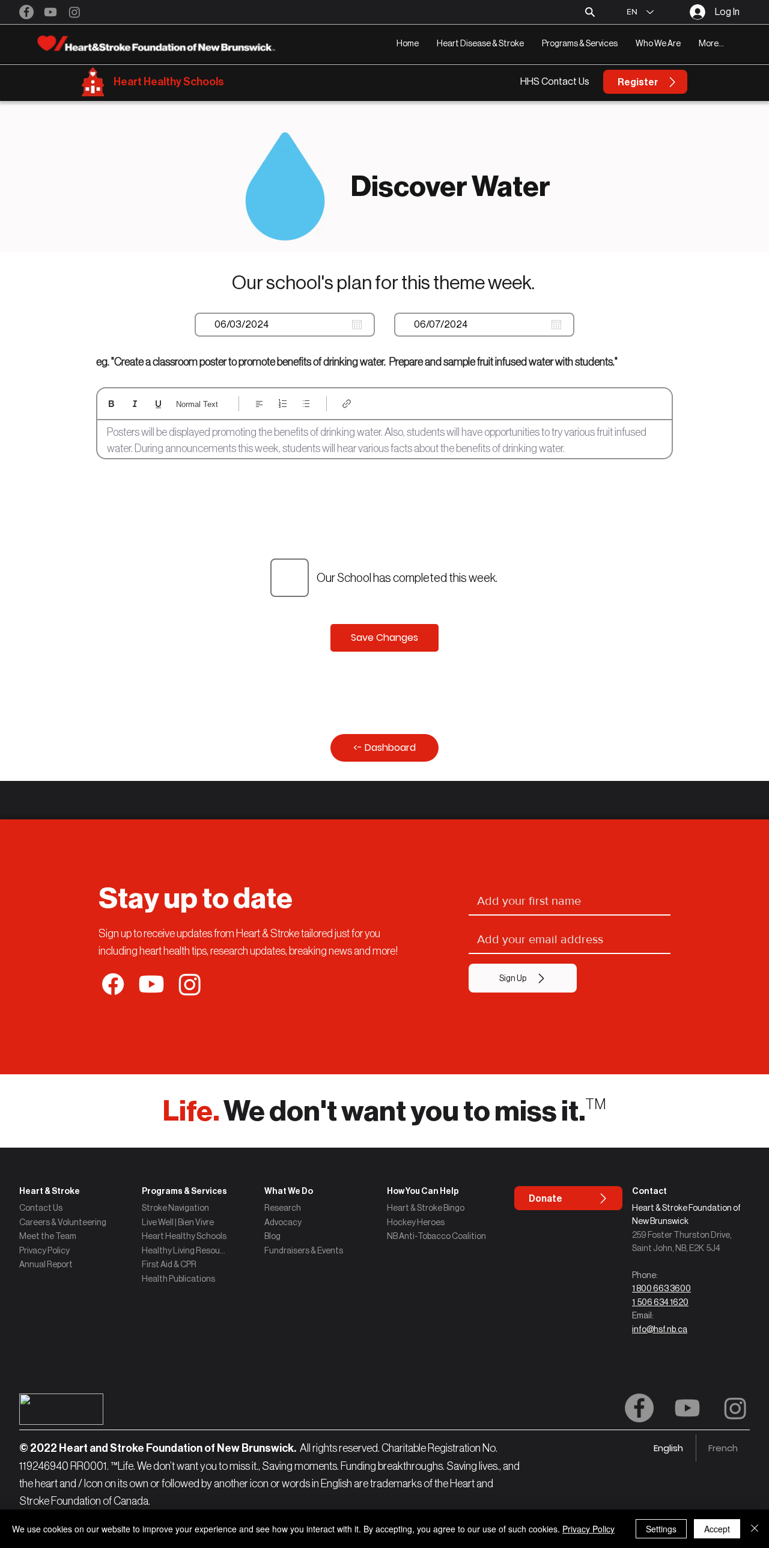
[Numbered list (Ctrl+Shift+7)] (282, 403)
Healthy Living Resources (184, 1250)
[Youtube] (50, 12)
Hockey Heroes (416, 1222)
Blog (272, 1236)
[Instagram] (74, 12)
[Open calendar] (357, 324)
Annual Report (46, 1264)
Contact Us (40, 1208)
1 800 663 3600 (661, 1288)
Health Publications (178, 1278)
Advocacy (283, 1222)
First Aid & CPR (169, 1264)
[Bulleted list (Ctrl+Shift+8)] (306, 403)
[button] (480, 43)
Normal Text (197, 404)
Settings (661, 1529)
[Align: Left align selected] (259, 403)
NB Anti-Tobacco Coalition (436, 1236)
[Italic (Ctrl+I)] (135, 403)
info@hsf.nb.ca (659, 1329)
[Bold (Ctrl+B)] (111, 403)
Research (282, 1208)
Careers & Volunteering (62, 1222)
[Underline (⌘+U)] (158, 403)
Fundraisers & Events (303, 1250)
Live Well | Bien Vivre (178, 1222)
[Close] (754, 1528)
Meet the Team (47, 1236)
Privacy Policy (44, 1250)
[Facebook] (26, 12)
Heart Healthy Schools (169, 81)
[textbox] (384, 440)
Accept (717, 1529)
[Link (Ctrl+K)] (347, 403)
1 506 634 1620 (660, 1302)
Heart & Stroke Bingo (425, 1208)
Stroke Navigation (175, 1208)
